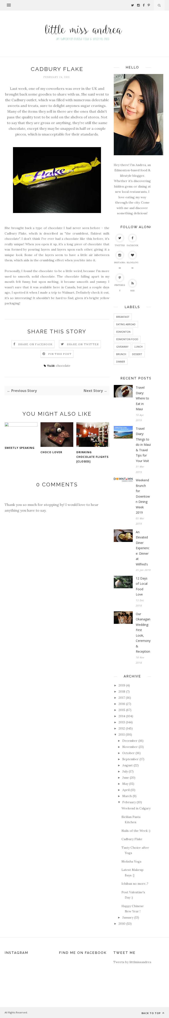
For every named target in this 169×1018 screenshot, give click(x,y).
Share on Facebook (35, 344)
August (127, 765)
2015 (122, 710)
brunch (121, 354)
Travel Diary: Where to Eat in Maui (142, 398)
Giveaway (122, 346)
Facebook (132, 245)
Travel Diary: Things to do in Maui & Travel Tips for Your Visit (143, 444)
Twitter (120, 245)
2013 (122, 722)
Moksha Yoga (131, 861)
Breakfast (122, 316)
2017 (122, 698)
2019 (122, 685)
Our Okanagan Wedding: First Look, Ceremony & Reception (143, 633)
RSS (132, 290)
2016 (122, 704)
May (125, 784)
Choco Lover (51, 452)
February (129, 802)
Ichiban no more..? (134, 884)
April (126, 790)
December (130, 741)
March (127, 796)
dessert (137, 354)
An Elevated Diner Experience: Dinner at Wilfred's (142, 548)
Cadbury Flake (131, 839)
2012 (122, 728)
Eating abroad (126, 324)
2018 (122, 691)
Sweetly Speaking (20, 448)
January (127, 917)
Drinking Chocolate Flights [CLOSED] (92, 456)
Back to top (151, 1013)
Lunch (138, 346)
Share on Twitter (83, 344)
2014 (122, 716)
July (125, 771)
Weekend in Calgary (136, 808)
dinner (120, 361)
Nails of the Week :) (135, 831)
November (130, 747)
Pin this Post (60, 354)
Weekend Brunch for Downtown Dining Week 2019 (143, 496)
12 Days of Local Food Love (141, 586)
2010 (122, 924)
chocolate (63, 366)
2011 (122, 734)
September (130, 759)
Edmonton (123, 331)
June (125, 778)
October (128, 753)
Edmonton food (127, 339)
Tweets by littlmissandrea (132, 962)
